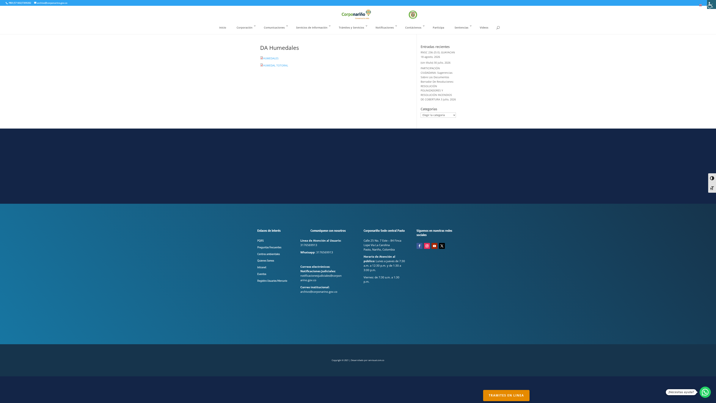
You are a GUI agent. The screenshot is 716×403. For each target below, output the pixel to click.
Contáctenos (413, 27)
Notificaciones (385, 27)
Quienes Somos (265, 260)
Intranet (261, 267)
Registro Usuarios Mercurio (272, 280)
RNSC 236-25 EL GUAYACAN (438, 52)
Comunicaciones (274, 27)
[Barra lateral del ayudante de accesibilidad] (711, 4)
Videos (484, 27)
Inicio (222, 27)
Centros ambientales (268, 254)
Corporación (244, 27)
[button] (705, 392)
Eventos (261, 274)
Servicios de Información (311, 27)
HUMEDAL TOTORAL (275, 65)
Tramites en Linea (506, 395)
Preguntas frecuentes (269, 247)
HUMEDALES (271, 58)
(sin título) (427, 62)
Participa (438, 27)
